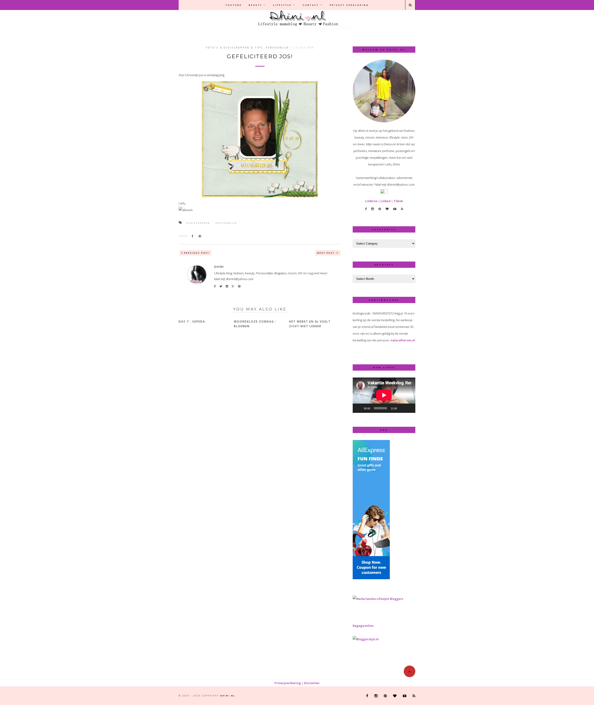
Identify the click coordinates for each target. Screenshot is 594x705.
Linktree (371, 201)
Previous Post (196, 252)
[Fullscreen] (409, 408)
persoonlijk (226, 222)
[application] (384, 395)
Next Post (326, 252)
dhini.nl (227, 695)
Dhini (219, 267)
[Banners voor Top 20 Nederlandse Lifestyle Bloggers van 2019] (378, 599)
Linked (386, 201)
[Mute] (402, 408)
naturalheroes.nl (403, 340)
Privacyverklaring (287, 683)
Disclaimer (312, 683)
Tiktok (398, 201)
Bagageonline (363, 626)
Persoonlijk (277, 47)
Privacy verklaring (349, 4)
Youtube (234, 4)
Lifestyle (282, 4)
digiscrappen (198, 222)
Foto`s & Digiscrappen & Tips (234, 47)
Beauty (255, 4)
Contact (311, 4)
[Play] (358, 408)
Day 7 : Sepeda (192, 321)
